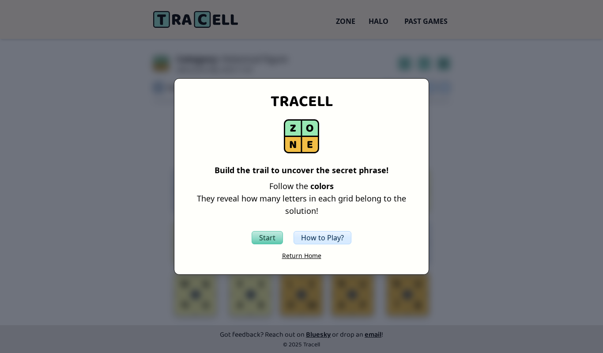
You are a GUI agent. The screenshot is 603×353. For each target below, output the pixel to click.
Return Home (301, 255)
